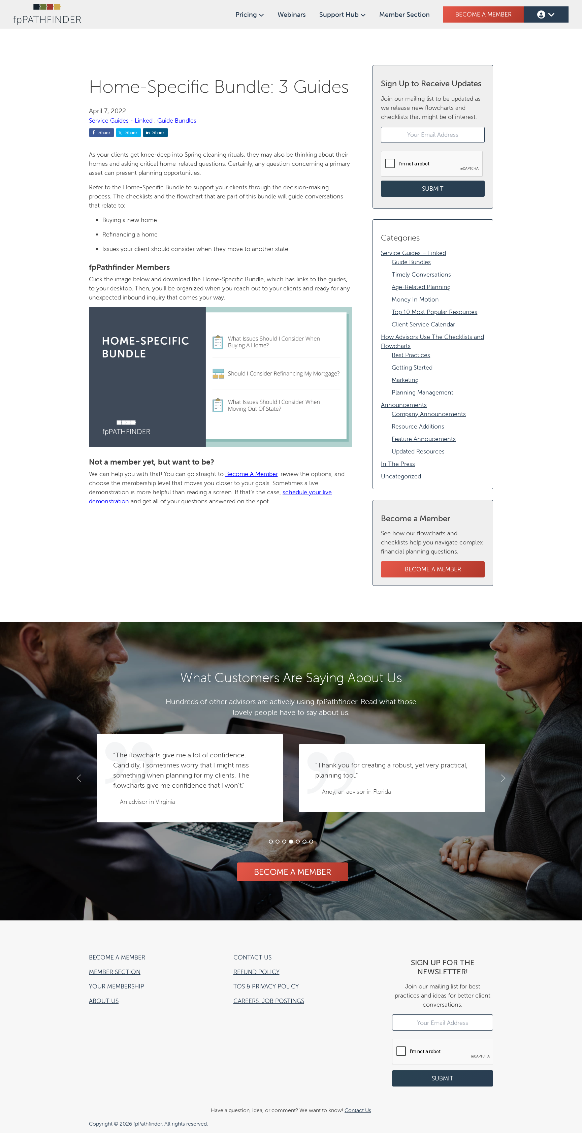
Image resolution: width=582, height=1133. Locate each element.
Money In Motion (415, 299)
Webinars (292, 14)
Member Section (404, 14)
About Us (104, 1001)
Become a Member (483, 14)
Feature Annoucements (424, 439)
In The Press (398, 464)
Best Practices (411, 355)
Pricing (247, 14)
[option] (190, 778)
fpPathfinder (47, 14)
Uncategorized (401, 476)
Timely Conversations (421, 274)
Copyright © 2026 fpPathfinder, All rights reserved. (148, 1123)
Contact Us (252, 957)
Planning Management (422, 392)
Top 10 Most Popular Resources (434, 312)
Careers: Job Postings (268, 1001)
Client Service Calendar (423, 324)
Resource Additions (418, 426)
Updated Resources (418, 451)
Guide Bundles (176, 120)
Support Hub (339, 14)
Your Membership (116, 986)
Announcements (404, 405)
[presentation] (432, 164)
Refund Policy (256, 972)
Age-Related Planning (421, 287)
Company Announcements (429, 414)
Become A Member (251, 474)
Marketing (405, 380)
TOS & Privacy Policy (266, 986)
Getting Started (412, 367)
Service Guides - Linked (121, 120)
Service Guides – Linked (413, 253)
